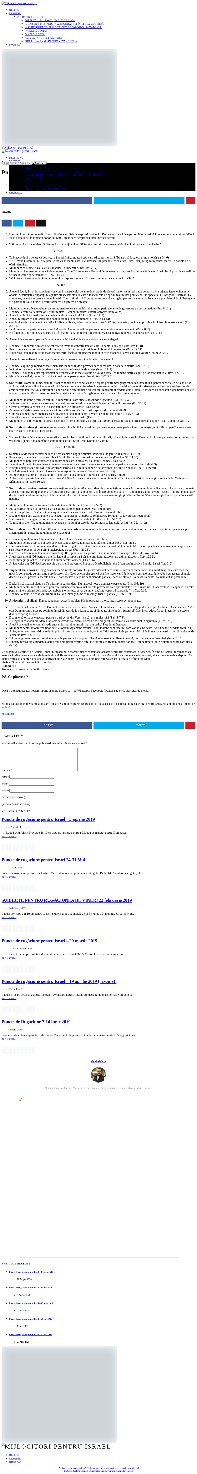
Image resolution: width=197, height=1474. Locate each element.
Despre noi (16, 10)
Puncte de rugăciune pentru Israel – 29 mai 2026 (30, 1319)
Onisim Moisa (98, 1061)
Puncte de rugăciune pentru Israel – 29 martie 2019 (49, 940)
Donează (15, 44)
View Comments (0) (16, 804)
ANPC (86, 1468)
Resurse (15, 13)
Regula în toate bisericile (43, 37)
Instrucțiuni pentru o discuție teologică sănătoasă (63, 27)
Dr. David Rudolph (30, 17)
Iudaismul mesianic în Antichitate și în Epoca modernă (64, 24)
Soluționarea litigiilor (98, 1471)
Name (5, 776)
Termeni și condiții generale (120, 1471)
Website (5, 790)
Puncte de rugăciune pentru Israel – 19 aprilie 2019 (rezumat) (59, 981)
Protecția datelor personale (76, 1471)
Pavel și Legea (35, 34)
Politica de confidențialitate (70, 1468)
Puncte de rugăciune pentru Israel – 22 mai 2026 (30, 1334)
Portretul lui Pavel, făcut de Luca (50, 20)
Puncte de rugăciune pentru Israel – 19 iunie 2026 (31, 1303)
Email (5, 783)
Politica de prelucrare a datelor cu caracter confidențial (114, 1468)
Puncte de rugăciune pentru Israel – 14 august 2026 (32, 1272)
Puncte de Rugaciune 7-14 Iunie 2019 (36, 1021)
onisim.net (8, 713)
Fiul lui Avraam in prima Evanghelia (51, 41)
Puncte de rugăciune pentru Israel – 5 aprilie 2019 (48, 819)
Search (40, 163)
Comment (7, 770)
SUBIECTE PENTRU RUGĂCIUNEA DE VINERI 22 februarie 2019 (67, 900)
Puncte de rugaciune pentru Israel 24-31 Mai (43, 859)
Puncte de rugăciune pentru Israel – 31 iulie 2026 (30, 1287)
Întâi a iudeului (36, 31)
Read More (9, 836)
